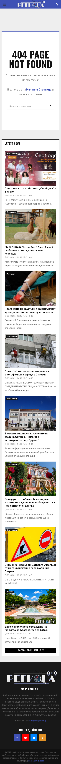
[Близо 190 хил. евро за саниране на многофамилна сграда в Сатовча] (30, 351)
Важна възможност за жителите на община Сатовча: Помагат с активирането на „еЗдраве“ (26, 437)
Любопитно (11, 212)
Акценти (10, 592)
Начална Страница (38, 89)
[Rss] (42, 737)
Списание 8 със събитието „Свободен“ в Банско (30, 190)
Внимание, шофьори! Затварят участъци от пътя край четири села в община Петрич (30, 568)
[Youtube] (25, 737)
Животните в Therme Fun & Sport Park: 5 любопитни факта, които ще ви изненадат (29, 250)
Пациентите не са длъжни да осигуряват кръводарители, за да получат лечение (30, 310)
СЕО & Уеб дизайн (36, 761)
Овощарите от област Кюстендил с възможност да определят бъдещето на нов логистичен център (30, 502)
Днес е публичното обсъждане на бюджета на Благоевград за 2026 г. (26, 628)
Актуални (10, 274)
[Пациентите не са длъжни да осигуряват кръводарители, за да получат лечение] (30, 288)
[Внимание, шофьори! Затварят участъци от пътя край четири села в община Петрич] (30, 544)
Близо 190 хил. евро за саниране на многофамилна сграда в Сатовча (27, 373)
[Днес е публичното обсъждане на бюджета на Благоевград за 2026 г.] (30, 606)
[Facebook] (17, 737)
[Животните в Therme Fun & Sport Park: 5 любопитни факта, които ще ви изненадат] (30, 226)
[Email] (33, 737)
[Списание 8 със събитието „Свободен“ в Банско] (30, 168)
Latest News (12, 143)
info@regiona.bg (37, 720)
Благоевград (12, 154)
